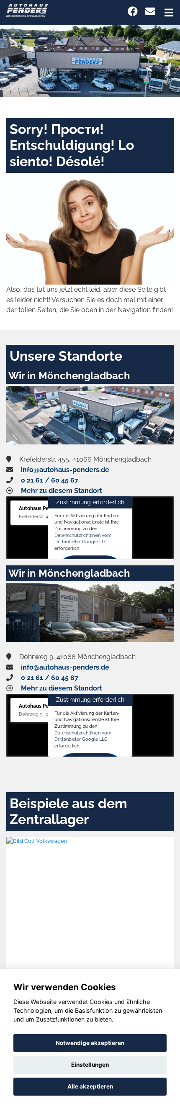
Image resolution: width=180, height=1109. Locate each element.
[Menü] (169, 12)
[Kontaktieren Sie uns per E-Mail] (150, 11)
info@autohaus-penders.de (65, 470)
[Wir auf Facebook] (133, 11)
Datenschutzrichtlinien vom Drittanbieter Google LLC (82, 538)
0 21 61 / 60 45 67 (49, 480)
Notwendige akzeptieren (90, 1043)
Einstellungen (90, 1064)
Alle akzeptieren (90, 1086)
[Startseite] (27, 10)
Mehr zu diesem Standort (61, 491)
